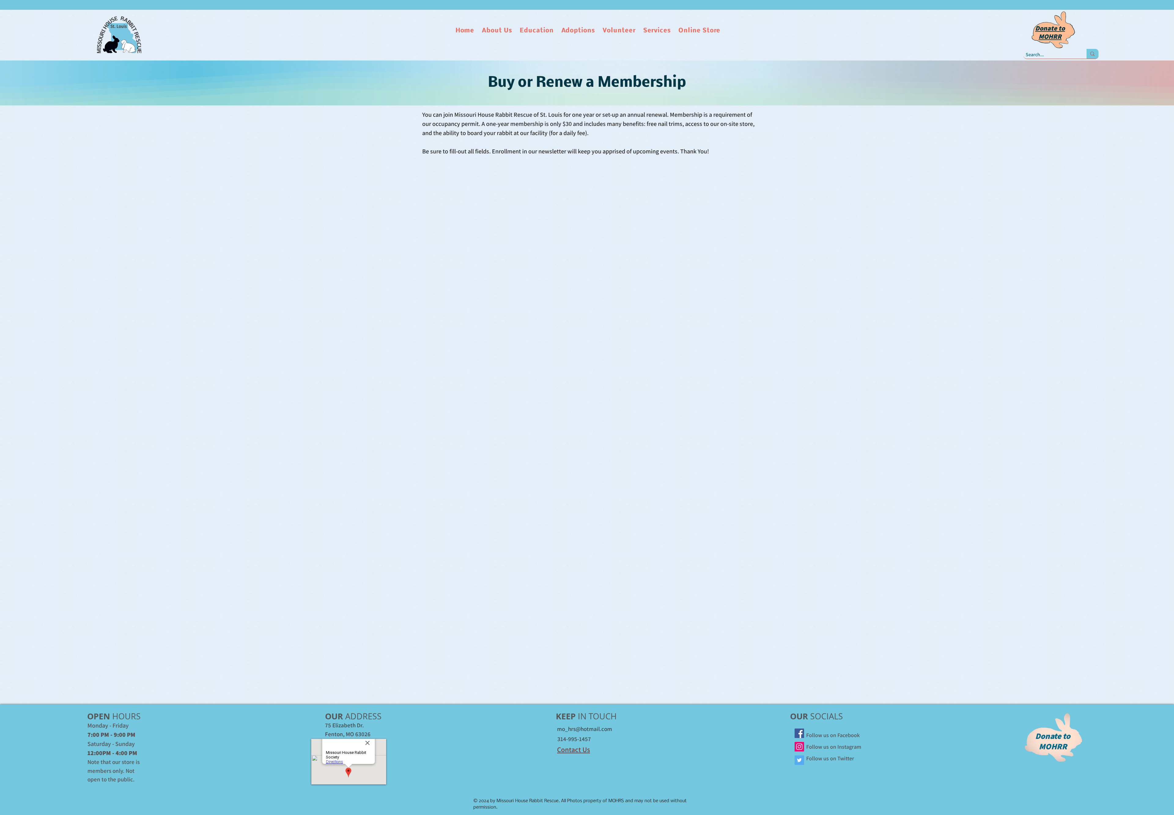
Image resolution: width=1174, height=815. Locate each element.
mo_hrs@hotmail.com (584, 728)
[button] (498, 30)
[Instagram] (799, 746)
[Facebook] (799, 733)
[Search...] (1092, 54)
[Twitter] (799, 760)
